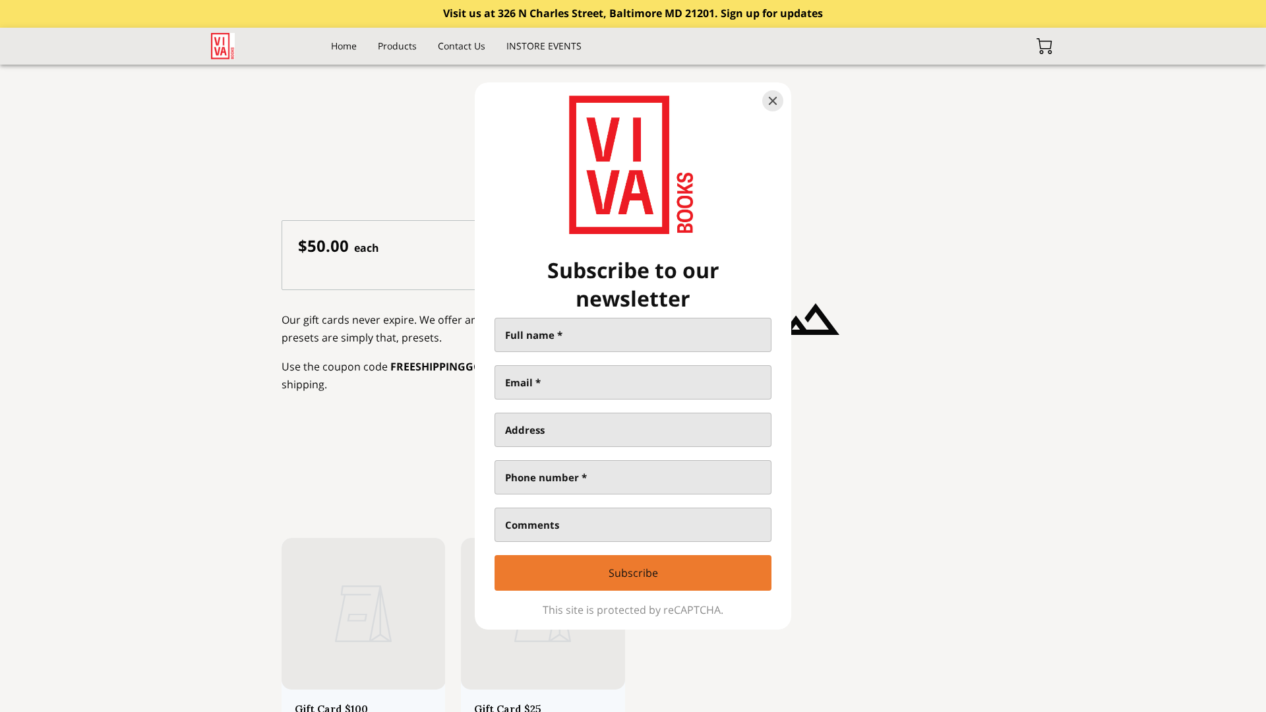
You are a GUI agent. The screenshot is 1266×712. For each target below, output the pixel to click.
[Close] (772, 100)
